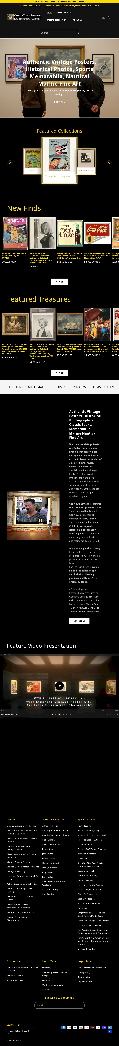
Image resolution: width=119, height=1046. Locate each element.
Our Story (46, 967)
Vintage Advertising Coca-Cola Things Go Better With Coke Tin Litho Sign (70, 255)
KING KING (83, 858)
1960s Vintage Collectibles (90, 925)
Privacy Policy (84, 972)
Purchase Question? (16, 975)
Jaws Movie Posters (87, 853)
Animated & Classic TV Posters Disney (21, 898)
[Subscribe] (81, 1005)
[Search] (78, 33)
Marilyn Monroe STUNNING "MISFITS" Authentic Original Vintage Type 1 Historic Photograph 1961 (41, 258)
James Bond (47, 849)
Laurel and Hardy (50, 889)
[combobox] (59, 33)
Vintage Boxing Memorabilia (20, 912)
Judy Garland (48, 872)
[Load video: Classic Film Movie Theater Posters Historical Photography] (59, 686)
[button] (65, 13)
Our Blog (46, 980)
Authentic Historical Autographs (92, 835)
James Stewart (49, 858)
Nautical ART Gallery (87, 875)
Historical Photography (88, 830)
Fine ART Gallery (85, 880)
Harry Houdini (84, 825)
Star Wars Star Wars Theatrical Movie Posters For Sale (92, 865)
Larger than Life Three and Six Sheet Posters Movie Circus (92, 914)
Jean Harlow (47, 877)
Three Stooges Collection (89, 889)
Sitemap (46, 989)
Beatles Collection (86, 898)
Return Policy (84, 977)
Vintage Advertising (16, 871)
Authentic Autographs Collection (22, 884)
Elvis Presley (48, 894)
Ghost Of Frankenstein (88, 894)
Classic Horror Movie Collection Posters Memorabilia (22, 832)
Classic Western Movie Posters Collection (21, 856)
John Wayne (47, 853)
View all (60, 281)
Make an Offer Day (86, 949)
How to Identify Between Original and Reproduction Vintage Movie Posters (93, 941)
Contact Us (79, 620)
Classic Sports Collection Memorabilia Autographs (18, 906)
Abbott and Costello (51, 844)
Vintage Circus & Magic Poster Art (23, 866)
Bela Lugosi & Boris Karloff (55, 830)
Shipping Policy (85, 981)
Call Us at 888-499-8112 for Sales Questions (22, 969)
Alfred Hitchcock (50, 825)
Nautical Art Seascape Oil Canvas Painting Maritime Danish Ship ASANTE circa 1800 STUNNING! (70, 348)
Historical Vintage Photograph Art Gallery (23, 878)
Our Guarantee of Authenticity (92, 967)
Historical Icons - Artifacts (90, 839)
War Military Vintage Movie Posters (19, 890)
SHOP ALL (59, 101)
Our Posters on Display (53, 985)
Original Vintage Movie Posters (21, 825)
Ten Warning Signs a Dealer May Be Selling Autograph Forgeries (93, 931)
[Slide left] (4, 237)
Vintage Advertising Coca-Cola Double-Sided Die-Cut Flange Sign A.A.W (97, 255)
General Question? (15, 980)
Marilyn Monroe (49, 867)
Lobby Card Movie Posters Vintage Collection (19, 848)
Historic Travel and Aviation (91, 884)
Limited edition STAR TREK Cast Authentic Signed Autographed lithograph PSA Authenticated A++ (97, 348)
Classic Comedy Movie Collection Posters (22, 840)
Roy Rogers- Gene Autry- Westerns (54, 883)
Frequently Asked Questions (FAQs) (55, 974)
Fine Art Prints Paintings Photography (18, 918)
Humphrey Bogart (50, 863)
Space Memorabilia (87, 871)
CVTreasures (18, 1040)
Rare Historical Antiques (89, 903)
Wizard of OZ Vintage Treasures (93, 849)
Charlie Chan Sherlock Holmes (56, 835)
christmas (82, 908)
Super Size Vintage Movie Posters (93, 920)
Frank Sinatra (48, 839)
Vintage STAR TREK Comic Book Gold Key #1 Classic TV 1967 (14, 255)
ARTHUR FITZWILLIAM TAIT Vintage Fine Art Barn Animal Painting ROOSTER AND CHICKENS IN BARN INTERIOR (15, 349)
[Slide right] (114, 237)
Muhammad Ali (85, 844)
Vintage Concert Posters (18, 862)
